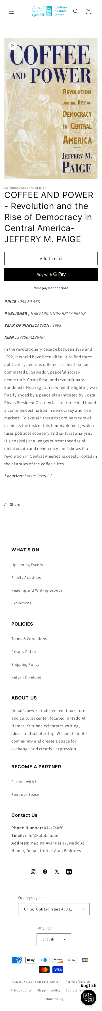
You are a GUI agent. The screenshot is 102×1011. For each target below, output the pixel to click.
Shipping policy (49, 990)
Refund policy (54, 999)
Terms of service (78, 982)
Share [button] (15, 504)
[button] (11, 11)
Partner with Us (25, 781)
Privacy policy (21, 990)
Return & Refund (26, 677)
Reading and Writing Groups (37, 590)
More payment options (51, 288)
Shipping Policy (25, 664)
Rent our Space (25, 794)
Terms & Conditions (29, 638)
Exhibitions (21, 602)
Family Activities (26, 577)
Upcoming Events (27, 564)
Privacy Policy (23, 651)
